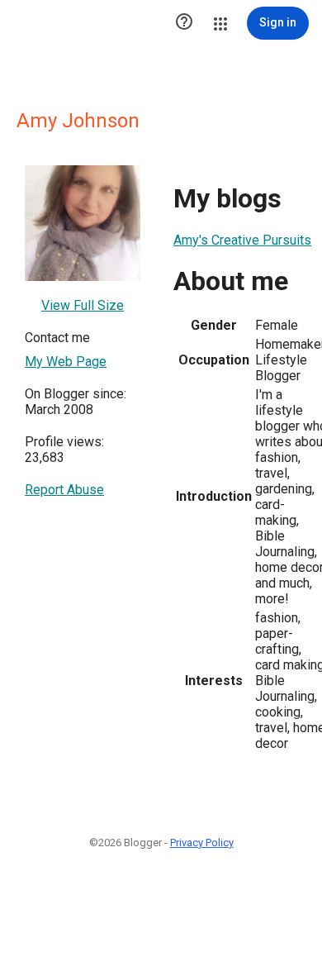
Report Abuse (64, 490)
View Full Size (82, 305)
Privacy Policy (202, 842)
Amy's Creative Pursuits (242, 240)
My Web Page (66, 361)
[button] (184, 23)
